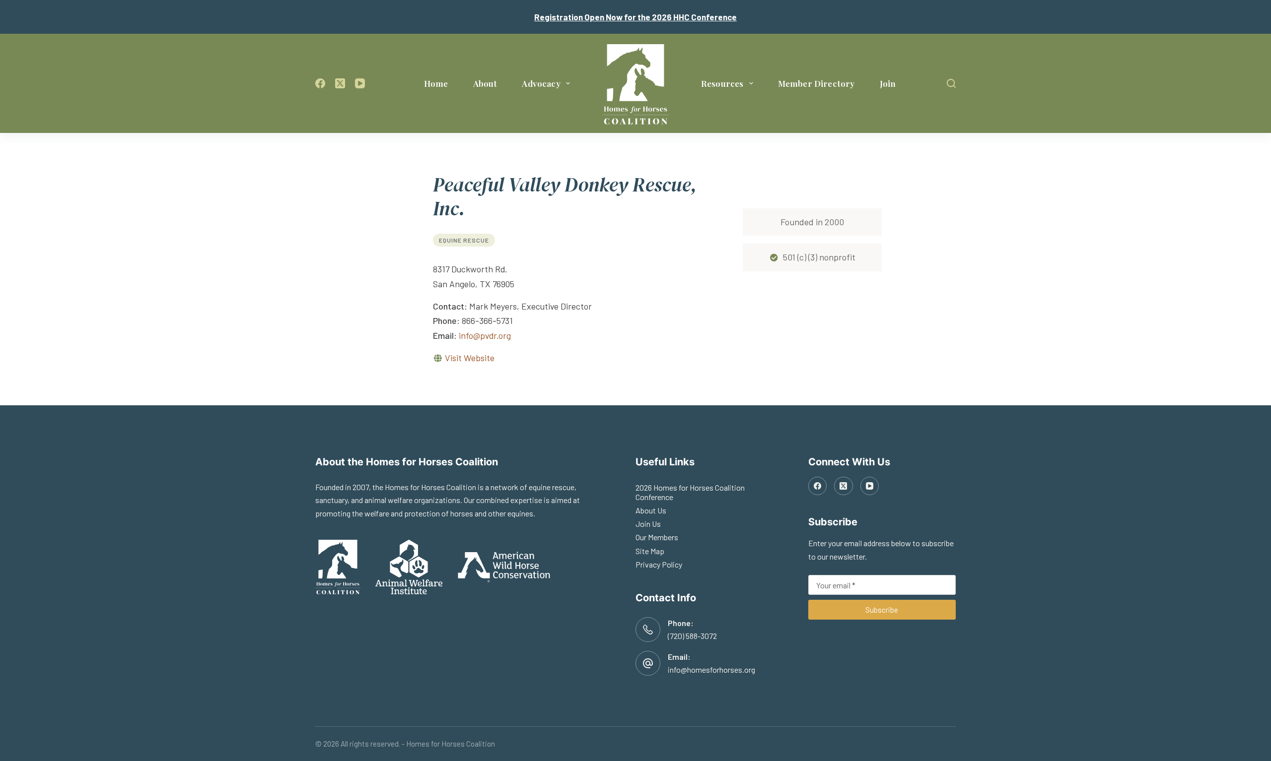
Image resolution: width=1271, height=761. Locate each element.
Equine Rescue (464, 240)
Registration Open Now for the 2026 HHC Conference (635, 17)
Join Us (648, 523)
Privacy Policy (659, 564)
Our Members (657, 537)
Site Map (650, 551)
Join (888, 83)
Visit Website (469, 357)
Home (436, 83)
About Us (651, 510)
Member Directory (816, 83)
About (485, 83)
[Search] (951, 83)
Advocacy (541, 83)
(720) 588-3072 (692, 635)
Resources (722, 83)
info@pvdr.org (485, 335)
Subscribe (881, 609)
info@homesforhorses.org (711, 669)
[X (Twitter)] (340, 83)
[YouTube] (360, 83)
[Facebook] (320, 83)
